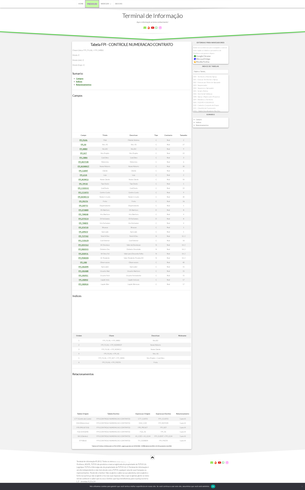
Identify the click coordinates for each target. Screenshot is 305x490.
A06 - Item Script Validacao (202, 94)
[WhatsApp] (156, 27)
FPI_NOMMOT (83, 166)
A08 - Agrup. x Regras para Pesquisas (206, 97)
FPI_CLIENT (83, 171)
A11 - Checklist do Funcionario (204, 108)
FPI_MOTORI (83, 162)
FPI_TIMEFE (83, 223)
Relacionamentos (83, 84)
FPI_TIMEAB (83, 214)
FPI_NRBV (83, 149)
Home (80, 4)
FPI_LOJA (83, 175)
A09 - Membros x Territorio (203, 100)
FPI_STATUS (83, 227)
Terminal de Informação (152, 15)
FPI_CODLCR (83, 241)
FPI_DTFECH (84, 219)
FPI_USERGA (83, 284)
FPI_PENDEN (83, 258)
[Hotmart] (148, 27)
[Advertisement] (131, 115)
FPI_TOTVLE (83, 236)
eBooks (118, 4)
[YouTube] (152, 27)
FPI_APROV (83, 232)
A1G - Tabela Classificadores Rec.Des (206, 111)
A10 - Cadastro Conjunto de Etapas (206, 105)
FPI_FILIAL (83, 140)
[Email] (144, 27)
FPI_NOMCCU (83, 197)
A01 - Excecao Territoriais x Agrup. (205, 79)
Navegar (105, 4)
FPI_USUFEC (83, 275)
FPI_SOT (83, 153)
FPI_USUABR (83, 271)
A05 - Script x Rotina (200, 91)
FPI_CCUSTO (83, 192)
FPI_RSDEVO (83, 249)
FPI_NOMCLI (84, 179)
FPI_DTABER (83, 210)
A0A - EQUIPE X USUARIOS (203, 102)
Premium (92, 4)
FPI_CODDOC (83, 188)
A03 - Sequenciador (200, 85)
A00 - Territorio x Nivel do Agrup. (205, 77)
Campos (79, 78)
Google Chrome (203, 56)
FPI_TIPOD (83, 184)
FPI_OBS (83, 262)
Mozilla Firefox (202, 62)
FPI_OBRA (83, 158)
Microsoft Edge (203, 59)
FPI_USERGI (83, 280)
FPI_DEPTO (83, 206)
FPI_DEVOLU (83, 245)
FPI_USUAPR (83, 267)
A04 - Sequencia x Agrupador (203, 88)
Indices (79, 81)
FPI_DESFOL (83, 254)
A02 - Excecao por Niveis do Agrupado (206, 82)
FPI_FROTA (83, 201)
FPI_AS (83, 144)
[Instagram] (160, 27)
